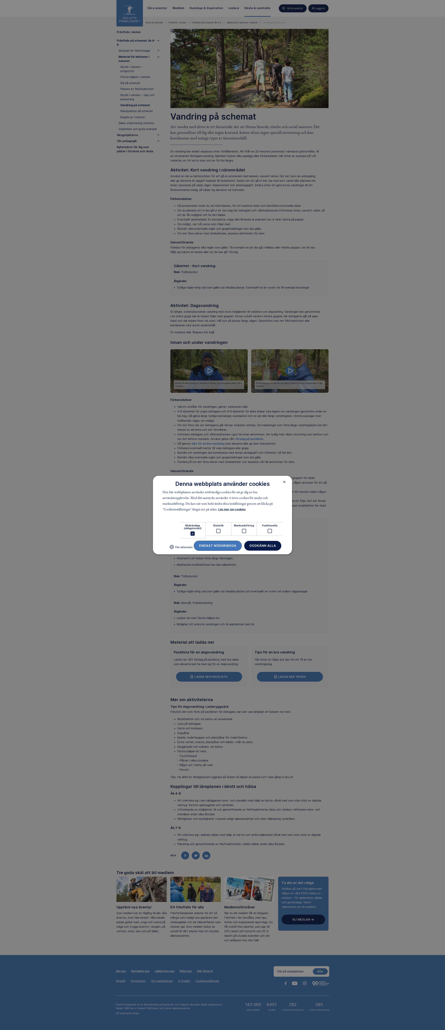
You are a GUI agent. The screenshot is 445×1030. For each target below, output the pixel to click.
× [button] (284, 482)
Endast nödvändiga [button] (217, 545)
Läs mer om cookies (232, 509)
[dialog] (222, 515)
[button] (181, 548)
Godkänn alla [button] (262, 545)
